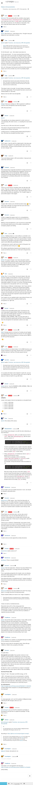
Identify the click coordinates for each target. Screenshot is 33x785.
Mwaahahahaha (8, 428)
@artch (3, 33)
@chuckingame (5, 710)
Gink (6, 273)
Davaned (7, 201)
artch (6, 15)
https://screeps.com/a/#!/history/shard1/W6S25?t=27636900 (15, 767)
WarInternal (7, 487)
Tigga (6, 40)
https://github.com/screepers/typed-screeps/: (18, 733)
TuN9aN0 (7, 31)
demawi (6, 308)
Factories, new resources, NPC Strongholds (19, 42)
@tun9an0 (3, 18)
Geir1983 (7, 360)
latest (23, 737)
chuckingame (8, 694)
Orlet (6, 418)
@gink (2, 332)
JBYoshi (6, 719)
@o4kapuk (3, 560)
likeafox (6, 115)
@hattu (3, 260)
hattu (6, 233)
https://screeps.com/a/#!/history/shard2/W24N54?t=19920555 (16, 686)
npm (21, 736)
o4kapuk (7, 548)
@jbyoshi (3, 751)
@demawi (3, 349)
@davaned (3, 590)
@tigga (4, 45)
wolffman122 (7, 141)
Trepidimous (7, 617)
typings (21, 740)
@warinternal (4, 500)
